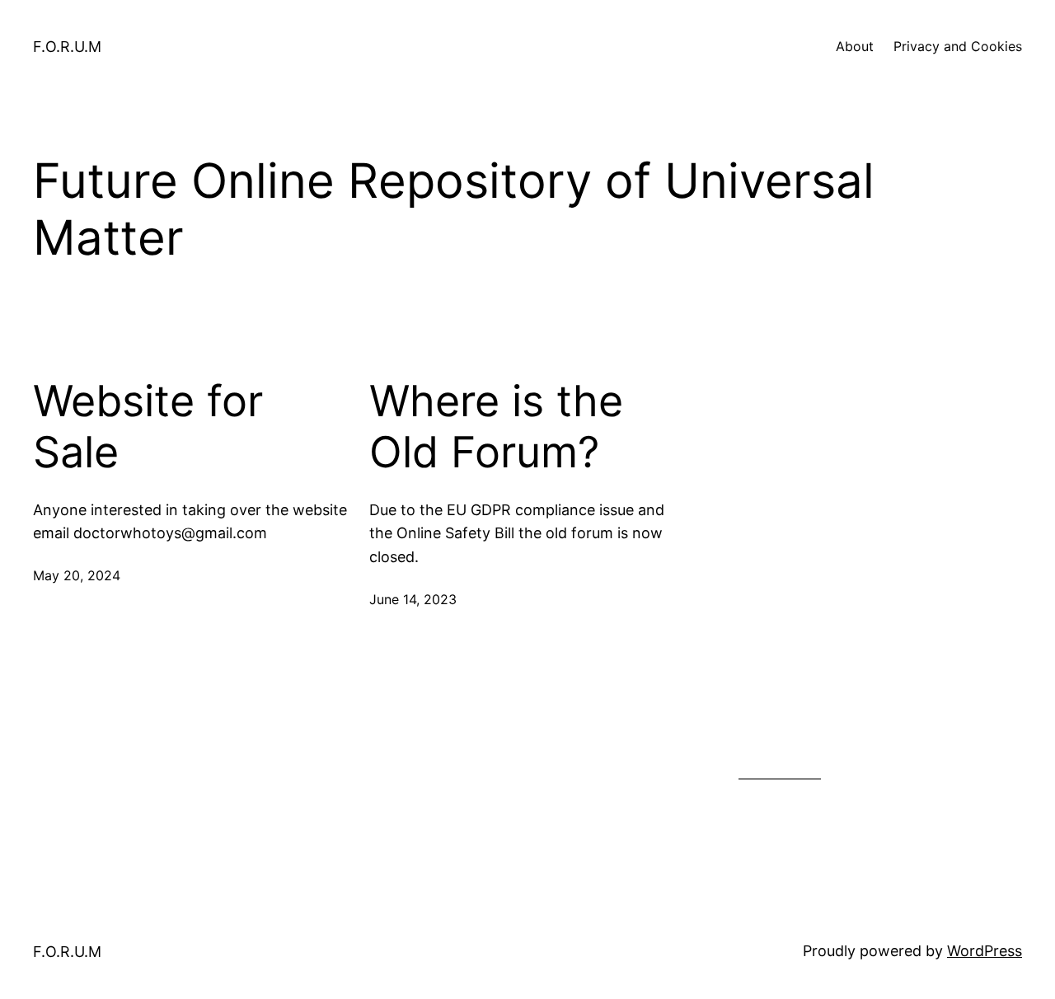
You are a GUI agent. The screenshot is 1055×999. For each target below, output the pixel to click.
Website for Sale (148, 427)
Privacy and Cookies (957, 46)
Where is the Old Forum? (496, 427)
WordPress (984, 950)
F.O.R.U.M (67, 46)
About (855, 46)
